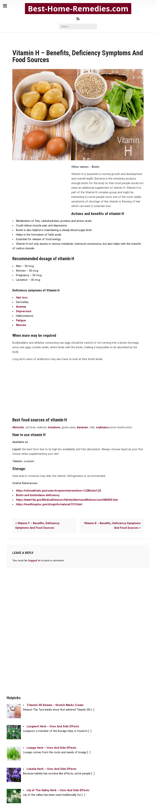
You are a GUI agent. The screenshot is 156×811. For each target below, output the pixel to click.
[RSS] (78, 19)
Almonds (18, 427)
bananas (82, 427)
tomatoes (54, 427)
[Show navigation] (5, 6)
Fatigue (21, 320)
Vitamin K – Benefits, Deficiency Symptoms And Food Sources (112, 525)
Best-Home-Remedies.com (78, 8)
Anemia (21, 306)
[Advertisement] (40, 190)
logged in (34, 560)
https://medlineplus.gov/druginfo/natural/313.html (49, 504)
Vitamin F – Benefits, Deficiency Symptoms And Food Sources (37, 525)
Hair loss (22, 297)
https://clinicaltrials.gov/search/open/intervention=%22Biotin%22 (58, 490)
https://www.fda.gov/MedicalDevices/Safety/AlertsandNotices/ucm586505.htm (67, 499)
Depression (23, 311)
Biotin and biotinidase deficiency (37, 495)
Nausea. (21, 325)
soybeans (102, 427)
